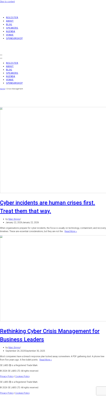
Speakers (12, 28)
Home (2, 89)
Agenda (10, 31)
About (10, 21)
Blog (9, 24)
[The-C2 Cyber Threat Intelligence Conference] (24, 12)
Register (12, 17)
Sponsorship (14, 38)
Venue (10, 35)
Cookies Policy (22, 376)
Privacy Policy (7, 376)
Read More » (71, 231)
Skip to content (7, 1)
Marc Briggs (14, 219)
